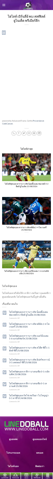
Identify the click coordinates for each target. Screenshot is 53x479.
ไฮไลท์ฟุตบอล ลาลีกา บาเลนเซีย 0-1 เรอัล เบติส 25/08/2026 (29, 373)
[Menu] (4, 4)
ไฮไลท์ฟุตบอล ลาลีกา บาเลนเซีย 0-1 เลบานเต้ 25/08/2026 (28, 384)
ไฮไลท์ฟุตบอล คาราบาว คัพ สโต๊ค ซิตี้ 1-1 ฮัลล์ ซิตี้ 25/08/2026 (29, 349)
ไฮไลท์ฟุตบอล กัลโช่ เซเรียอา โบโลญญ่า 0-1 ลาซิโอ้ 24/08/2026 (29, 396)
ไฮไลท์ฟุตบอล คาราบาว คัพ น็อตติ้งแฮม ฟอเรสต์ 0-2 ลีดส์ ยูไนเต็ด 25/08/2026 (28, 313)
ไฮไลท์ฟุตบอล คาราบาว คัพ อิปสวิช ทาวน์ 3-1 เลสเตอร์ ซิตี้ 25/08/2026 (29, 361)
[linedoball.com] (28, 5)
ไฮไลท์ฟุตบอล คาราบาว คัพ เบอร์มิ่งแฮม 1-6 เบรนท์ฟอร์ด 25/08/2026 (28, 337)
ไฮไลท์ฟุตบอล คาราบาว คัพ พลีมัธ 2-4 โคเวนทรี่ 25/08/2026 (29, 325)
